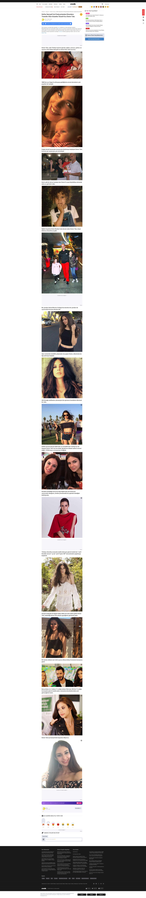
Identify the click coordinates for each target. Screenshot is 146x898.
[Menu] (37, 4)
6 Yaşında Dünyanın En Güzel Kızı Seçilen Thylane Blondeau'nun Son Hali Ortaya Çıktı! (64, 868)
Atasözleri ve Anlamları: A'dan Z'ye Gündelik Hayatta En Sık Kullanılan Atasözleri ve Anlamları (79, 869)
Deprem (47, 878)
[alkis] (103, 7)
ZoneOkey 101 (75, 6)
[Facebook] (96, 884)
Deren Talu (44, 32)
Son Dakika (78, 878)
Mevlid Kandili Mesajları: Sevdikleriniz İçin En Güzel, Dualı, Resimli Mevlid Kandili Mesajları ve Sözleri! (63, 856)
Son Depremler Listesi (77, 854)
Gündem (87, 28)
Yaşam (87, 23)
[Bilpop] (96, 7)
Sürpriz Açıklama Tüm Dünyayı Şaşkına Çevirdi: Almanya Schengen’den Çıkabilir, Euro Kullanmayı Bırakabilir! (64, 864)
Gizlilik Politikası (53, 883)
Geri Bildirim (48, 883)
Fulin (48, 19)
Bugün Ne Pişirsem (85, 878)
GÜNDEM (50, 4)
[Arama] (102, 4)
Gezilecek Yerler (93, 878)
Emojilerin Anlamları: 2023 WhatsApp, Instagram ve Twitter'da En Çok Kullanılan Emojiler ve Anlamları (80, 866)
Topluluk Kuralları (59, 883)
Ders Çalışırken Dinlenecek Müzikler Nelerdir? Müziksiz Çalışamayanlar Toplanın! (95, 861)
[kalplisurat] (105, 7)
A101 (69, 878)
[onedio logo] (73, 4)
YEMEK (60, 4)
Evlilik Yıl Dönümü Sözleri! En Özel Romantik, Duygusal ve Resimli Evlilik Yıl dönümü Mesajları (80, 857)
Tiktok (73, 878)
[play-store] (95, 888)
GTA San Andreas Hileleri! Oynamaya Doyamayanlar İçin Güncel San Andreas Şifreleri (96, 870)
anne (59, 27)
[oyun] (101, 7)
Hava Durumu (75, 851)
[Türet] (92, 7)
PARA (64, 4)
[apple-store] (88, 888)
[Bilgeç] (94, 7)
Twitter (43, 878)
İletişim (66, 883)
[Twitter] (99, 884)
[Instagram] (94, 884)
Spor (87, 18)
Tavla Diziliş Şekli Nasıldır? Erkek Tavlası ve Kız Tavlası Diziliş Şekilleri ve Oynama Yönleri (80, 872)
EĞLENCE (55, 4)
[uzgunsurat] (108, 7)
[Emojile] (99, 7)
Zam (52, 878)
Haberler (43, 11)
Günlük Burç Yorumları (63, 878)
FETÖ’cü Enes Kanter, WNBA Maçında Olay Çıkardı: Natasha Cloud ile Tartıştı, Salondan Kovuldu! (64, 860)
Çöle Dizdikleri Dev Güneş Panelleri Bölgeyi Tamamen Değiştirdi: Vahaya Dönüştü (94, 26)
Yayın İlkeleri (80, 883)
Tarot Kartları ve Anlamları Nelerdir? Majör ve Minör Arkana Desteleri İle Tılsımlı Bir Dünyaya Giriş (96, 852)
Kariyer (69, 883)
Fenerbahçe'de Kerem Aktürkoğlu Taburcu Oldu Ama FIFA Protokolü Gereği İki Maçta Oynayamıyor (94, 21)
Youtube (55, 878)
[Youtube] (101, 884)
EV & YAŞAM (44, 4)
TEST (40, 4)
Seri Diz (80, 6)
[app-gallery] (101, 888)
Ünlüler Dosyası (53, 11)
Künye (84, 883)
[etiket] (81, 14)
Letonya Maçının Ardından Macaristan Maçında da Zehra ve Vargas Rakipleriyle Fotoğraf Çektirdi (49, 869)
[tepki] (43, 824)
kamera (60, 31)
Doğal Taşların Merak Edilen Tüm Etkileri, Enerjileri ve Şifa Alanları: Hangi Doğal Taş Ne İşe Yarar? (80, 863)
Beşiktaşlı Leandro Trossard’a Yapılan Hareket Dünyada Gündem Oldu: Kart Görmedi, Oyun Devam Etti (63, 872)
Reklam (64, 883)
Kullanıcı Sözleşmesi (74, 883)
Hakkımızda (44, 883)
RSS (86, 883)
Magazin (47, 11)
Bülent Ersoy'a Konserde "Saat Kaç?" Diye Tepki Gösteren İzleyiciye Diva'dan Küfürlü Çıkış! (64, 852)
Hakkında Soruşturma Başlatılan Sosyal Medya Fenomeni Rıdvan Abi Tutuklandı (95, 31)
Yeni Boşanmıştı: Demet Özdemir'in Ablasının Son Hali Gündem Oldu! (95, 16)
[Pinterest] (103, 884)
